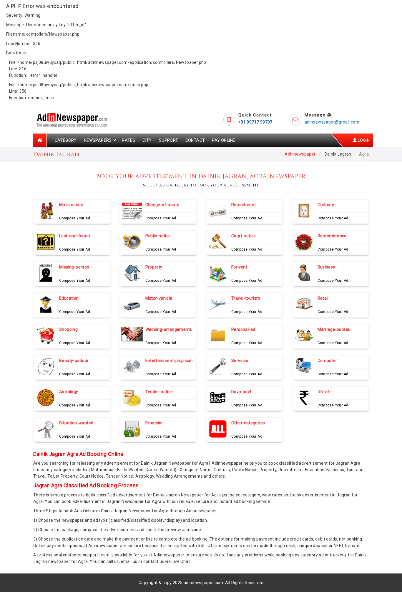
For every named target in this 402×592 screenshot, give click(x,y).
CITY (147, 140)
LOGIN (363, 140)
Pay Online (223, 140)
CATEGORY (66, 140)
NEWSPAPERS (98, 140)
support (168, 140)
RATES (128, 140)
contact (195, 140)
